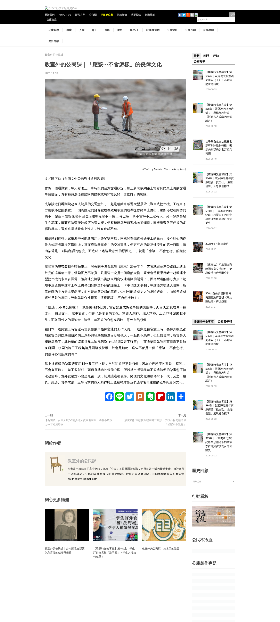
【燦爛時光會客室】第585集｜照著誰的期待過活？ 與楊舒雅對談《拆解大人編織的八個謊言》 (219, 113)
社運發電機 (153, 30)
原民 (107, 30)
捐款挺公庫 (107, 14)
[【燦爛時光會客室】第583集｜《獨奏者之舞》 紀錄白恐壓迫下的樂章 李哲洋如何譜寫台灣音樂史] (198, 210)
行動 (216, 55)
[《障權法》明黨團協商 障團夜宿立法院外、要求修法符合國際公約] (198, 267)
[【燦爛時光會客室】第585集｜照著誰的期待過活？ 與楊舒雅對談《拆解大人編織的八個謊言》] (198, 107)
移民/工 (134, 30)
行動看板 (150, 14)
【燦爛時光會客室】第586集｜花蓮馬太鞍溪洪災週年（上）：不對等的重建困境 (219, 78)
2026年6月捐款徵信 (217, 244)
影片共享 (80, 14)
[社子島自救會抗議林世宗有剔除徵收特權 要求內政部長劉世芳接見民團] (198, 144)
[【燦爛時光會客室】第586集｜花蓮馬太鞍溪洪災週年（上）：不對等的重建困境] (198, 74)
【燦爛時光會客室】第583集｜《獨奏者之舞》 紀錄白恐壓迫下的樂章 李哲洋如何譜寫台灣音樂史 (219, 215)
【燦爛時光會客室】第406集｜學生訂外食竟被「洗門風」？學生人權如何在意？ (114, 552)
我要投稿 (136, 14)
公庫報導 (53, 30)
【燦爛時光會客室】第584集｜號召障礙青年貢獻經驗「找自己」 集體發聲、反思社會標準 (219, 180)
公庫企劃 (190, 30)
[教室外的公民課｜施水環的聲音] (164, 524)
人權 (81, 30)
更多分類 (53, 41)
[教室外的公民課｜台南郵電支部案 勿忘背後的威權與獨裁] (67, 524)
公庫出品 (52, 19)
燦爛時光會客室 (204, 321)
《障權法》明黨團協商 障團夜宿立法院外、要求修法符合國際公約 (220, 268)
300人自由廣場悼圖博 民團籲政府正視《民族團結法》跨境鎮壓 (219, 297)
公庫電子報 (225, 321)
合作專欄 (208, 30)
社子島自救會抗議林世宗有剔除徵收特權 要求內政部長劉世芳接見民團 (218, 147)
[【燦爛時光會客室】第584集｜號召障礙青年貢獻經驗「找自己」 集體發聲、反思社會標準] (198, 177)
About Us (65, 14)
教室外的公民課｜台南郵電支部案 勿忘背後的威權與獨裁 (66, 550)
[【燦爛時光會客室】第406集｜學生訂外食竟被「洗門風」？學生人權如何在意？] (115, 524)
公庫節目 (172, 30)
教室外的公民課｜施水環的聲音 (160, 548)
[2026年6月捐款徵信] (198, 246)
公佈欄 (93, 14)
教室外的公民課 (54, 54)
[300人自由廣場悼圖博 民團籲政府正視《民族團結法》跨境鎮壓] (198, 296)
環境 (69, 30)
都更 (120, 30)
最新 (196, 55)
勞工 (94, 30)
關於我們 (50, 14)
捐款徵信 (122, 14)
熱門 (206, 55)
